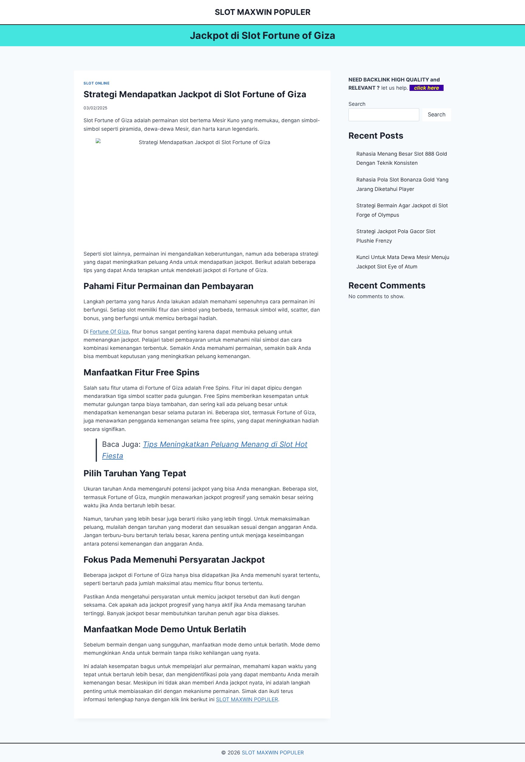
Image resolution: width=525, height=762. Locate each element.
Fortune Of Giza (109, 332)
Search (356, 104)
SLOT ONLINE (97, 83)
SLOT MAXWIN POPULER (247, 699)
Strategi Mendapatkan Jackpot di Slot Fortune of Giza (195, 94)
